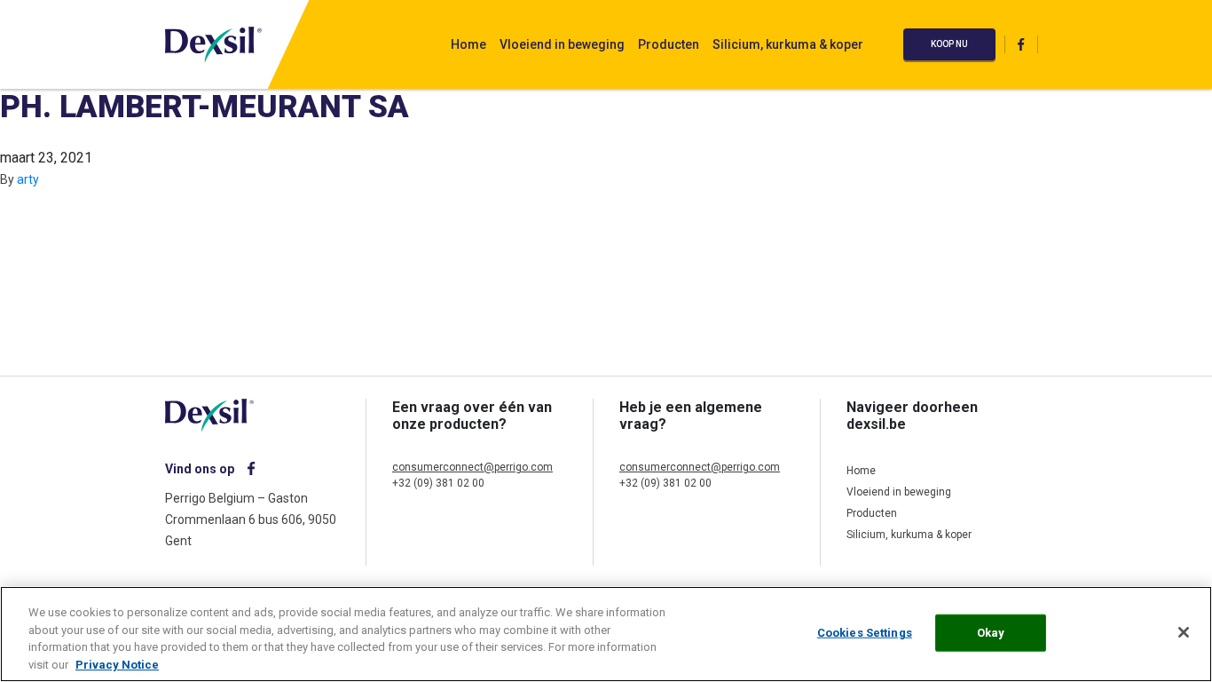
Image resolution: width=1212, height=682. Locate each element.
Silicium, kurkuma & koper (787, 44)
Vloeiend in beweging (562, 44)
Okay (991, 632)
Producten (668, 44)
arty (28, 179)
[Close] (1183, 632)
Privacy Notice (117, 663)
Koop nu (949, 44)
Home (468, 44)
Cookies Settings (864, 632)
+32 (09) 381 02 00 (438, 483)
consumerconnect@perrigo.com (472, 467)
